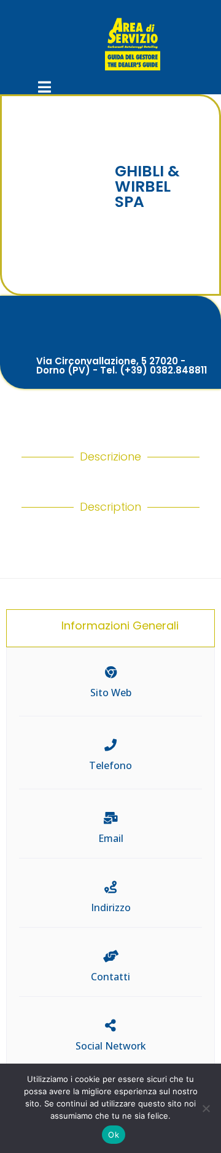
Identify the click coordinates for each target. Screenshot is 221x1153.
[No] (206, 1108)
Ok (113, 1135)
